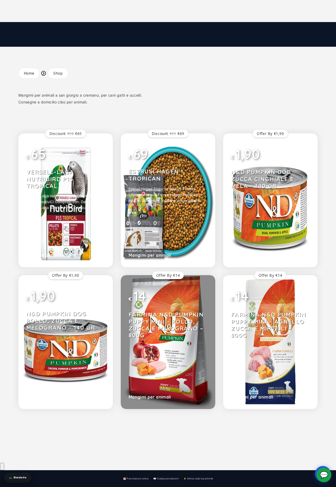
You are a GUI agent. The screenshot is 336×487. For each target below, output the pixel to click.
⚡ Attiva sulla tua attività (198, 478)
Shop (57, 73)
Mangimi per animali (47, 255)
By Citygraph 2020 (69, 452)
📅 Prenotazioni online (136, 478)
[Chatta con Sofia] (2, 466)
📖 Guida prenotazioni (165, 478)
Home (29, 73)
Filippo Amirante (81, 443)
